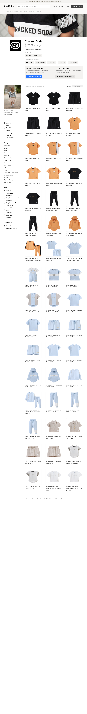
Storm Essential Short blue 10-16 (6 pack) (32, 360)
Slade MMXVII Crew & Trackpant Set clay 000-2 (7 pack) (33, 260)
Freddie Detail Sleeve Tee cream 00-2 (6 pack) (73, 462)
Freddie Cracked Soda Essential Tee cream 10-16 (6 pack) (74, 488)
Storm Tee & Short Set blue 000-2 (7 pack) (54, 259)
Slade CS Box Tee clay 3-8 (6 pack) (32, 184)
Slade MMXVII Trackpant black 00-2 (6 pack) (53, 209)
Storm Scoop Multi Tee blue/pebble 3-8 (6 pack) (32, 310)
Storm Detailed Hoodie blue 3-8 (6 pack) (33, 385)
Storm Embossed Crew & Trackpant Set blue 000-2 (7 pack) (32, 411)
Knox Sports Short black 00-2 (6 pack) (74, 109)
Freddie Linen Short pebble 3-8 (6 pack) (54, 462)
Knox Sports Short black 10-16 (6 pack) (54, 134)
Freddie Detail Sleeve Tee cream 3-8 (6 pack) (32, 487)
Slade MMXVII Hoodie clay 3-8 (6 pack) (53, 234)
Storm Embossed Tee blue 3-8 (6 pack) (74, 360)
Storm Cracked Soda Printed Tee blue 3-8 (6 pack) (74, 259)
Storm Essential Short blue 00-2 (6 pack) (53, 335)
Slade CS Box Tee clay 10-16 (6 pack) (54, 184)
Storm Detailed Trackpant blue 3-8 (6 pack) (73, 410)
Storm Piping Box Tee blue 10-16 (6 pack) (32, 335)
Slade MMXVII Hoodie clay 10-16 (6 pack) (74, 234)
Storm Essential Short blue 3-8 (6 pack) (74, 335)
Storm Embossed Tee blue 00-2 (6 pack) (53, 360)
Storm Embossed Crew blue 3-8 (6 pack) (74, 385)
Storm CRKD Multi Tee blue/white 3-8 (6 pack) (73, 285)
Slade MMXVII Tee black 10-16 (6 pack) (33, 209)
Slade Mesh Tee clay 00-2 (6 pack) (53, 159)
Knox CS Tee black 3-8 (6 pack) (53, 109)
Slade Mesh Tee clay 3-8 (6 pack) (74, 159)
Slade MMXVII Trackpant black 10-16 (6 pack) (32, 234)
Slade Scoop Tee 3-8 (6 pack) (32, 159)
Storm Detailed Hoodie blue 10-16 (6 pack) (54, 385)
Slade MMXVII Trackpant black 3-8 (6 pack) (73, 209)
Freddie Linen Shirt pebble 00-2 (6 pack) (53, 437)
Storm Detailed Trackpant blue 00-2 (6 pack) (53, 410)
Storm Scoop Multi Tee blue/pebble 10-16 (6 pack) (53, 310)
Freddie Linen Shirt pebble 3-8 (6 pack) (74, 437)
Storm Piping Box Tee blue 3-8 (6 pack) (74, 310)
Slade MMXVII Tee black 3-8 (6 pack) (74, 184)
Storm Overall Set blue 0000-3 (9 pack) (31, 285)
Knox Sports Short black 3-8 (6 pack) (33, 134)
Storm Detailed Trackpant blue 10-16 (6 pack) (32, 437)
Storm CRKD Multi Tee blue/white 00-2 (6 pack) (53, 285)
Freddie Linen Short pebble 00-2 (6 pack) (33, 462)
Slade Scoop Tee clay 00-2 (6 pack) (74, 134)
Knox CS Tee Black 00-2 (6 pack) (32, 109)
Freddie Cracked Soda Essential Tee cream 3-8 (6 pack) (53, 488)
